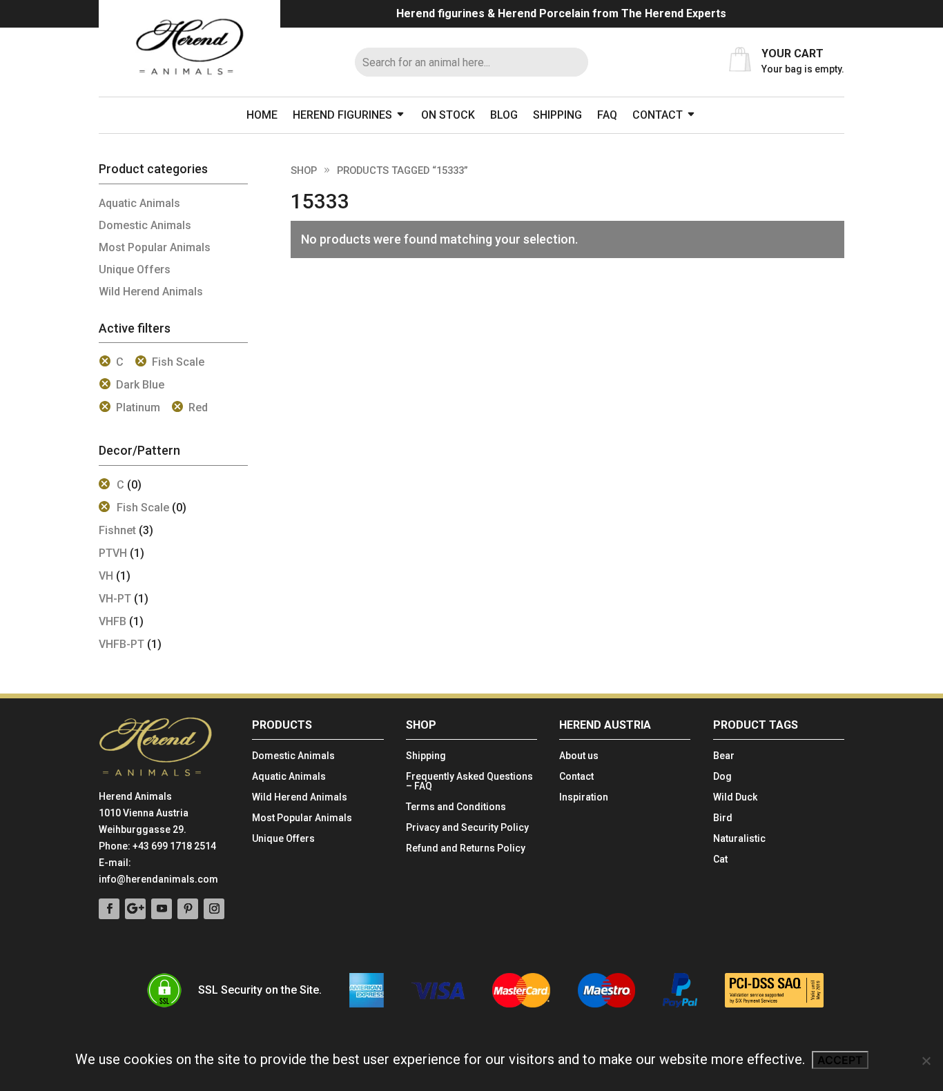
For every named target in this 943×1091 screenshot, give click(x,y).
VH (106, 575)
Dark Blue (140, 384)
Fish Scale (178, 361)
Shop (304, 170)
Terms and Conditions (456, 807)
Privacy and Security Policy (467, 828)
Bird (722, 818)
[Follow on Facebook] (109, 908)
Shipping (557, 114)
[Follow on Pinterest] (187, 908)
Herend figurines (342, 114)
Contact (657, 114)
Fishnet (117, 530)
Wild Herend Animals (151, 291)
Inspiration (583, 797)
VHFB (112, 621)
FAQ (607, 114)
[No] (926, 1061)
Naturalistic (739, 839)
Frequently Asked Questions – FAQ (469, 781)
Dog (722, 776)
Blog (504, 114)
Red (198, 407)
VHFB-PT (121, 644)
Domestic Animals (145, 225)
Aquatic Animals (139, 203)
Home (262, 114)
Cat (720, 859)
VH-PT (115, 598)
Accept (840, 1060)
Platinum (138, 407)
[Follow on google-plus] (135, 908)
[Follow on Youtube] (161, 908)
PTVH (113, 553)
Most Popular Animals (155, 247)
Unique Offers (135, 269)
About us (579, 756)
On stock (448, 114)
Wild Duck (735, 797)
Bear (724, 756)
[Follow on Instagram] (214, 908)
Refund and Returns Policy (465, 848)
